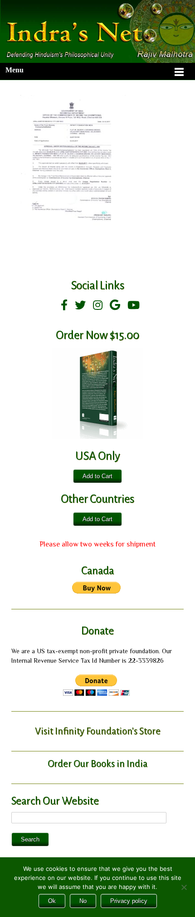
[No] (183, 887)
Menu (14, 70)
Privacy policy (128, 901)
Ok (52, 901)
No (83, 901)
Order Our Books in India (97, 764)
